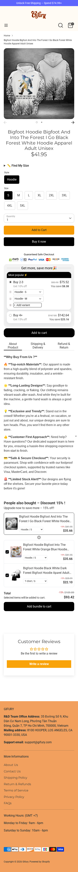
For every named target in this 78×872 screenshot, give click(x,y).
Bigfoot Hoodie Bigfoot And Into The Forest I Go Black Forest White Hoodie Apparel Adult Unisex (38, 42)
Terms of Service (16, 790)
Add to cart (39, 333)
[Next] (73, 122)
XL (39, 195)
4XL (9, 205)
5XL (22, 205)
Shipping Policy (15, 777)
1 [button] (37, 122)
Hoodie (11, 179)
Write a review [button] (39, 664)
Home (7, 35)
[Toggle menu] (6, 25)
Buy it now (39, 241)
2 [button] (41, 122)
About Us (11, 765)
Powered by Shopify (40, 861)
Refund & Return (64, 345)
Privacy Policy (14, 797)
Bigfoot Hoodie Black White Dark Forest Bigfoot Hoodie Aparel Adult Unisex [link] (46, 570)
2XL (51, 195)
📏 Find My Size (18, 165)
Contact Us (12, 771)
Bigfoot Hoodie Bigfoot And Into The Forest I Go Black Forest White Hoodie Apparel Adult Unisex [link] (44, 519)
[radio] (39, 291)
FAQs (8, 803)
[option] (39, 83)
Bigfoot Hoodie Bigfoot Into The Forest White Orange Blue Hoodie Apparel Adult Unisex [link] (45, 547)
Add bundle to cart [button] (39, 606)
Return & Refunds (17, 784)
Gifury (25, 861)
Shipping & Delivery (38, 345)
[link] (11, 523)
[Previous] (5, 122)
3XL (64, 195)
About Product (13, 345)
